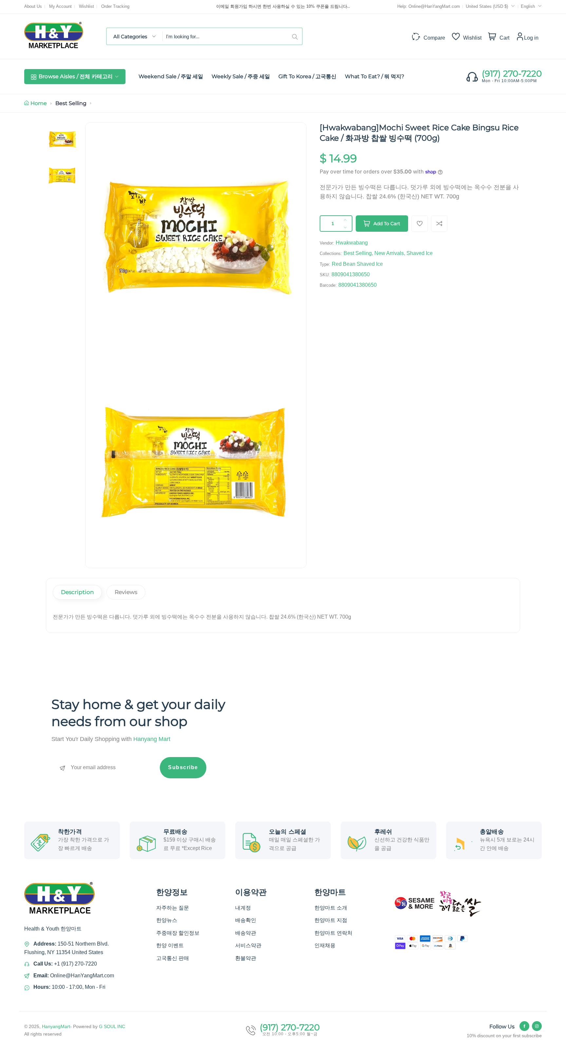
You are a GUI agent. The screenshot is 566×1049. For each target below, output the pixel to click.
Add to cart (386, 223)
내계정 (243, 908)
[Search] (297, 36)
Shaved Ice (419, 253)
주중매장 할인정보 (177, 933)
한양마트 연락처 (333, 933)
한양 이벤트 (170, 945)
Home (38, 103)
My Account (60, 6)
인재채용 (324, 945)
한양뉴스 (166, 920)
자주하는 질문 (172, 908)
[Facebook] (524, 1026)
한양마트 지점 (330, 920)
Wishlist (86, 6)
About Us (33, 6)
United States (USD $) (487, 6)
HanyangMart (56, 1026)
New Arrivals (389, 253)
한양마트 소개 (330, 908)
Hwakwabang (352, 242)
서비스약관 (248, 945)
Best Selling (70, 103)
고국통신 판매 (172, 958)
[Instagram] (537, 1026)
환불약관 (245, 958)
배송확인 (245, 920)
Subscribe (183, 767)
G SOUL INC (112, 1026)
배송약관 (245, 933)
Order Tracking (115, 6)
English (528, 6)
